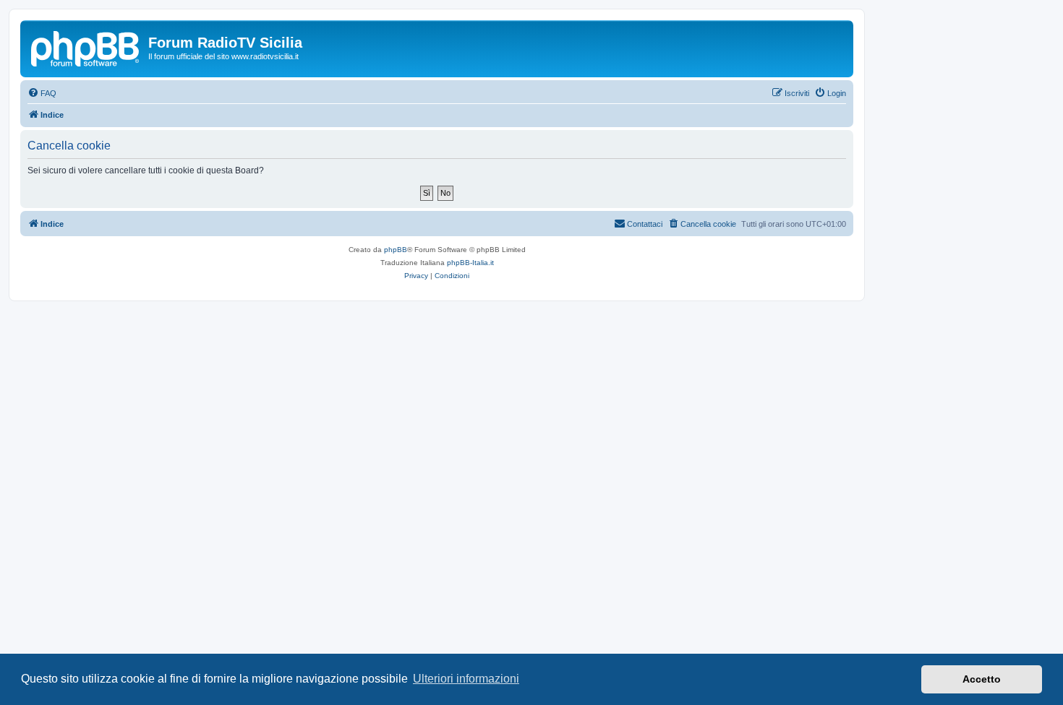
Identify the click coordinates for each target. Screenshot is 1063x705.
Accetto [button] (981, 679)
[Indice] (86, 47)
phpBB (395, 250)
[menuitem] (41, 93)
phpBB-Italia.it (470, 263)
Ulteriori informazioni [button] (466, 678)
